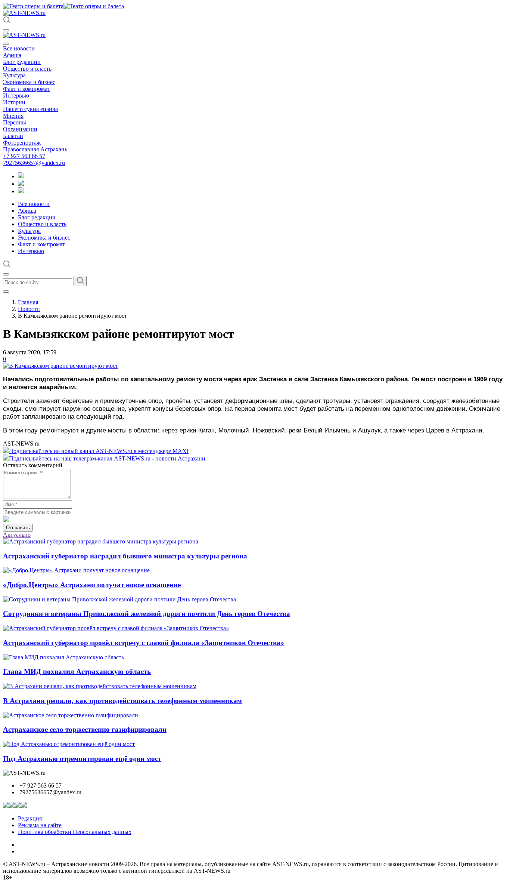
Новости (29, 309)
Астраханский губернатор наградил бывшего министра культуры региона (125, 556)
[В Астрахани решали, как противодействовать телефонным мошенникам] (99, 686)
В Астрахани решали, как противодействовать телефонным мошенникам (122, 701)
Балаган (13, 136)
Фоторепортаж (22, 142)
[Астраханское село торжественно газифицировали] (70, 715)
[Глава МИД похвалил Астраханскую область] (63, 657)
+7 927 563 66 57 (24, 156)
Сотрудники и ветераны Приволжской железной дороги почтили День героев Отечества (146, 613)
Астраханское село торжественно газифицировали (85, 729)
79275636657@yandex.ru (34, 163)
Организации (20, 129)
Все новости (19, 48)
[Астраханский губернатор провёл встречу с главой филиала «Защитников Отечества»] (116, 628)
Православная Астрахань (35, 149)
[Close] (6, 44)
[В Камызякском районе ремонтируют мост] (60, 366)
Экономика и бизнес (29, 82)
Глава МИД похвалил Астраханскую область (77, 671)
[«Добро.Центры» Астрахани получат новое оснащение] (76, 570)
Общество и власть (27, 68)
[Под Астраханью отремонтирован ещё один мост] (69, 744)
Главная (28, 302)
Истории (14, 102)
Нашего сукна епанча (30, 109)
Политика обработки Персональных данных (74, 832)
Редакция (30, 818)
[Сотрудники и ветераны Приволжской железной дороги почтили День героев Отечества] (119, 599)
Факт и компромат (26, 89)
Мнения (13, 116)
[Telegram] (21, 176)
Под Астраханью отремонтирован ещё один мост (82, 759)
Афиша (12, 55)
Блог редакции (22, 62)
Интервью (16, 95)
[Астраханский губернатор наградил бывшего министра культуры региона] (100, 541)
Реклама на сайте (40, 825)
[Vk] (21, 191)
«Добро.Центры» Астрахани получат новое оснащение (92, 585)
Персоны (14, 122)
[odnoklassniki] (21, 184)
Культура (14, 75)
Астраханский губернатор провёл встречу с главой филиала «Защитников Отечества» (143, 643)
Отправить (18, 527)
